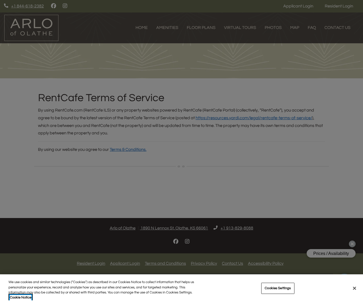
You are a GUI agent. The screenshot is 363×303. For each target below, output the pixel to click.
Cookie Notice (20, 297)
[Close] (354, 288)
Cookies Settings (278, 288)
